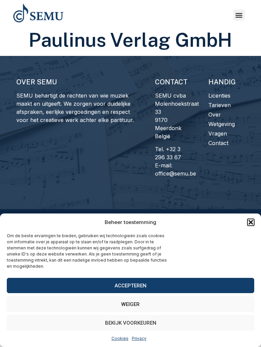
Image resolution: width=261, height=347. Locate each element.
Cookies (119, 338)
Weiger (130, 304)
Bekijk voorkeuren (130, 323)
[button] (250, 222)
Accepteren (130, 286)
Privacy (139, 338)
